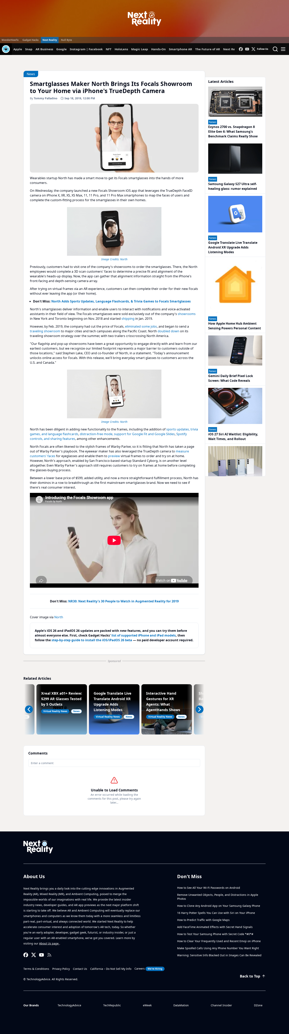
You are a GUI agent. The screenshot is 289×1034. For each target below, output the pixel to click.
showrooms (187, 314)
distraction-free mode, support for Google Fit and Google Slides (127, 434)
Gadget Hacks (30, 40)
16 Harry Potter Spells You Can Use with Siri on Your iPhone (216, 913)
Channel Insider (221, 1005)
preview (114, 456)
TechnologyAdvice (69, 1005)
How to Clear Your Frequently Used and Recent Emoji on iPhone (219, 941)
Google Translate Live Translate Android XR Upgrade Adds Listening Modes (232, 247)
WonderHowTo (10, 40)
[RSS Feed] (49, 955)
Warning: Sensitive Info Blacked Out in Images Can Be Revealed (219, 955)
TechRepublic (112, 1005)
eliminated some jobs (141, 326)
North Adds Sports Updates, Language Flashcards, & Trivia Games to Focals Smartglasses (121, 301)
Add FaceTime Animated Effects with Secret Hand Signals (215, 927)
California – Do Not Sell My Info (110, 969)
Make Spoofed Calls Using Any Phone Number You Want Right (218, 948)
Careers (148, 968)
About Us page (49, 943)
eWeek (147, 1005)
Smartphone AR (180, 49)
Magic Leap (139, 49)
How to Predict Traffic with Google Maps (203, 920)
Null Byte (66, 40)
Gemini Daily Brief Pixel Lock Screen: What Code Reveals (230, 378)
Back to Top (250, 976)
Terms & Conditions (36, 969)
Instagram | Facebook (86, 49)
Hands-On (158, 49)
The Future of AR (207, 49)
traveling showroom (45, 331)
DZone (258, 1005)
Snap (28, 49)
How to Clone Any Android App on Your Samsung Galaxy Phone (218, 906)
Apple (17, 49)
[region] (114, 233)
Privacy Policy (61, 969)
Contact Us (80, 969)
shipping (127, 318)
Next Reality (49, 40)
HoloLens (121, 49)
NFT (108, 49)
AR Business (44, 49)
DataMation (181, 1005)
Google (61, 49)
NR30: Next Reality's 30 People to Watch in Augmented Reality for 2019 (123, 601)
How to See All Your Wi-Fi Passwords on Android (208, 888)
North (123, 259)
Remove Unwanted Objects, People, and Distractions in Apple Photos (217, 897)
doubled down (168, 331)
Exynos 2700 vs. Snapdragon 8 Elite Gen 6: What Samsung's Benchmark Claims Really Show (233, 131)
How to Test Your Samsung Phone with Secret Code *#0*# (215, 934)
